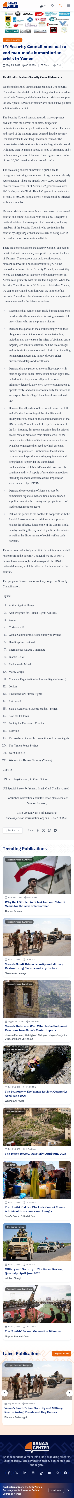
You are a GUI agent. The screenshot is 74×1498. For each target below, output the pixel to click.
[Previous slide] (4, 1393)
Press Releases (12, 39)
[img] (37, 22)
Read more (56, 1490)
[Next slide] (69, 1393)
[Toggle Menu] (68, 5)
